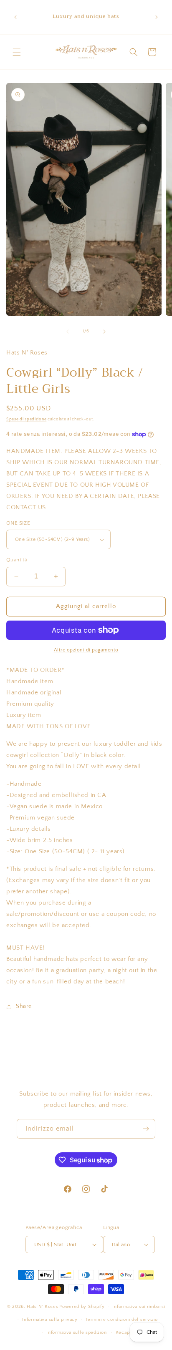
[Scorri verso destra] (104, 331)
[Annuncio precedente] (15, 17)
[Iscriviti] (146, 1129)
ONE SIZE (18, 523)
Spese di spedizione (26, 419)
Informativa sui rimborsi (138, 1306)
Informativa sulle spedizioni (77, 1332)
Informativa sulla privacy (50, 1319)
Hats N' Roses (42, 1306)
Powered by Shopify (82, 1306)
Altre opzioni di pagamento (86, 650)
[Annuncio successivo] (156, 17)
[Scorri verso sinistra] (67, 331)
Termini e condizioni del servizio (121, 1319)
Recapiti (125, 1332)
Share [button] (24, 1006)
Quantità (16, 560)
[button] (17, 52)
